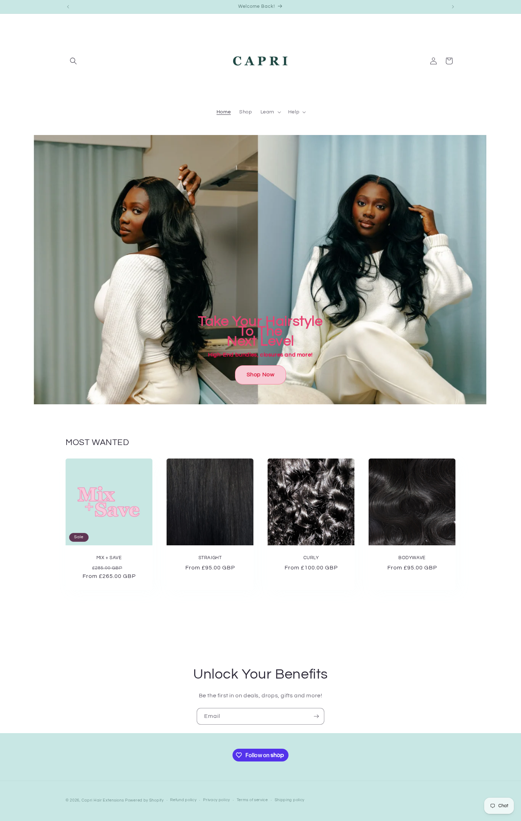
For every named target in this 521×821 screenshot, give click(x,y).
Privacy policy (216, 800)
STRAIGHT (210, 557)
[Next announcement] (453, 6)
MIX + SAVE (109, 557)
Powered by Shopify (144, 800)
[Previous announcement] (68, 6)
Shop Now (261, 374)
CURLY (311, 557)
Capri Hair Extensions (103, 800)
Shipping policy (290, 800)
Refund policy (183, 800)
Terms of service (252, 800)
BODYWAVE (412, 557)
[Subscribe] (316, 716)
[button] (73, 61)
